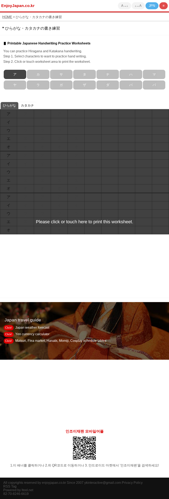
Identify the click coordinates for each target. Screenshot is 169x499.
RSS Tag (9, 486)
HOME (7, 17)
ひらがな (9, 105)
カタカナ (27, 105)
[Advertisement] (84, 392)
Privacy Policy (132, 482)
